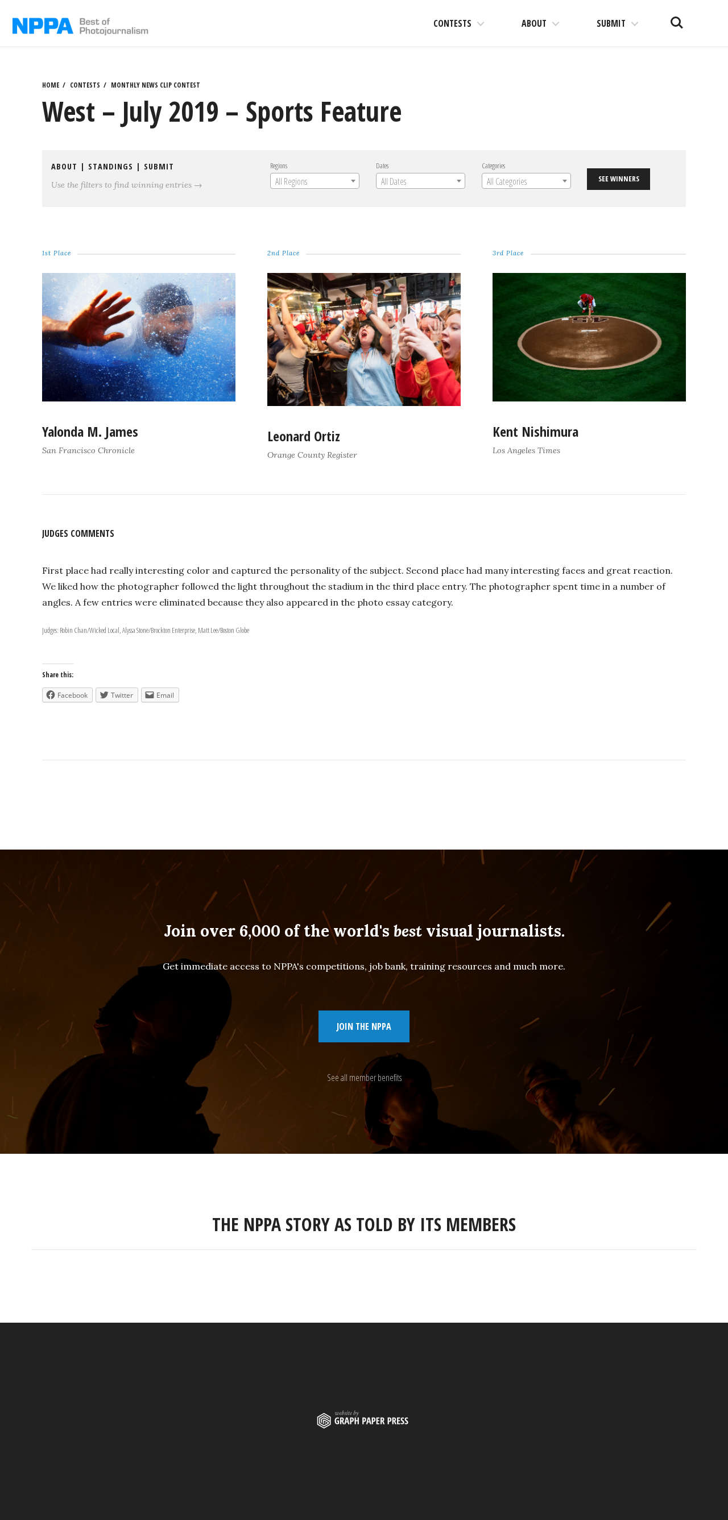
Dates (382, 165)
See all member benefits (364, 1077)
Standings (110, 166)
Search (676, 18)
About (534, 23)
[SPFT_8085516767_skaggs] (589, 398)
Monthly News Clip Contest (155, 85)
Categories (493, 165)
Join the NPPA (364, 1026)
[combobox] (314, 181)
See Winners (618, 178)
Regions (278, 165)
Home (50, 85)
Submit (611, 23)
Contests (452, 23)
